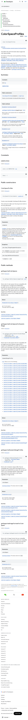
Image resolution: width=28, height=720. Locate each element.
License (7, 708)
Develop (11, 10)
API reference (5, 6)
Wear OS (3, 637)
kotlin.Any (3, 47)
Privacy (2, 627)
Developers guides (5, 669)
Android (2, 601)
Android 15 (3, 653)
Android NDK (3, 675)
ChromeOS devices (5, 639)
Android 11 (3, 661)
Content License (14, 585)
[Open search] (20, 1)
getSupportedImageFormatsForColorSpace (12, 143)
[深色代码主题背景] (26, 40)
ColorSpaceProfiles (7, 96)
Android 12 (3, 659)
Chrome (2, 697)
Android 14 (3, 655)
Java (26, 36)
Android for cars (4, 641)
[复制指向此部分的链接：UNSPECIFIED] (10, 161)
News (2, 609)
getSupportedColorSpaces (18, 69)
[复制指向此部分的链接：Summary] (9, 75)
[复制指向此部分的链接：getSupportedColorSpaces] (18, 271)
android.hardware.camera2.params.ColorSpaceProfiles (14, 48)
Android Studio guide (5, 667)
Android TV (3, 643)
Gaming (2, 619)
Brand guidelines (13, 708)
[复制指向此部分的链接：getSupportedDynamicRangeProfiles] (24, 450)
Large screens (4, 635)
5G (1, 629)
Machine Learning (4, 621)
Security (2, 605)
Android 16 (3, 651)
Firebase (3, 699)
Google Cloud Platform (6, 701)
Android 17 (3, 649)
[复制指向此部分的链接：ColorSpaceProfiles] (14, 188)
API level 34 (7, 30)
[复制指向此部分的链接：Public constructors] (17, 182)
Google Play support (5, 685)
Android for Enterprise (5, 603)
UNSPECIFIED (5, 86)
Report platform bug (5, 680)
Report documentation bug (6, 682)
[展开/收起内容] (6, 13)
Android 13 (3, 657)
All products (3, 703)
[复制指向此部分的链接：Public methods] (14, 265)
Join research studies (5, 687)
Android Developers (5, 10)
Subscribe (17, 713)
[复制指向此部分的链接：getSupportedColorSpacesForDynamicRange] (6, 326)
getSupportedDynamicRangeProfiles (11, 132)
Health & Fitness (4, 623)
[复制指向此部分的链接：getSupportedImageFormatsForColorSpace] (6, 525)
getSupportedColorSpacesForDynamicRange (13, 120)
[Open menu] (2, 1)
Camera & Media (4, 625)
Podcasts (3, 614)
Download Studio (4, 673)
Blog (2, 612)
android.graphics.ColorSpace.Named (10, 318)
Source (2, 607)
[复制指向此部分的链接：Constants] (10, 155)
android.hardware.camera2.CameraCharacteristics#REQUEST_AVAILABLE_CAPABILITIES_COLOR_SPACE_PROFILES (14, 66)
